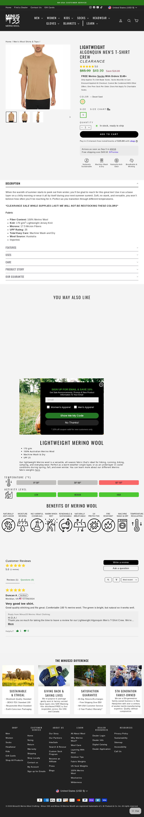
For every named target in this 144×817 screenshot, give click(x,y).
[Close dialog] (101, 384)
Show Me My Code (72, 415)
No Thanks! (72, 422)
